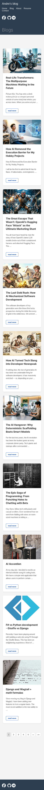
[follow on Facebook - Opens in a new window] (4, 17)
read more (12, 111)
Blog (12, 8)
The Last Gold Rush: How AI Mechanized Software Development (20, 296)
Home (4, 8)
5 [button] (28, 735)
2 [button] (13, 735)
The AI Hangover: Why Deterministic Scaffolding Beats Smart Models (21, 428)
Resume (27, 8)
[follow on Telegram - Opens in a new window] (14, 17)
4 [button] (23, 735)
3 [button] (18, 735)
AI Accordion (13, 563)
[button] (33, 734)
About (18, 8)
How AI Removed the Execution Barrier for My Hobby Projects (20, 152)
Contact (5, 11)
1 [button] (8, 735)
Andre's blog (10, 3)
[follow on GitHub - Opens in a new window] (9, 17)
